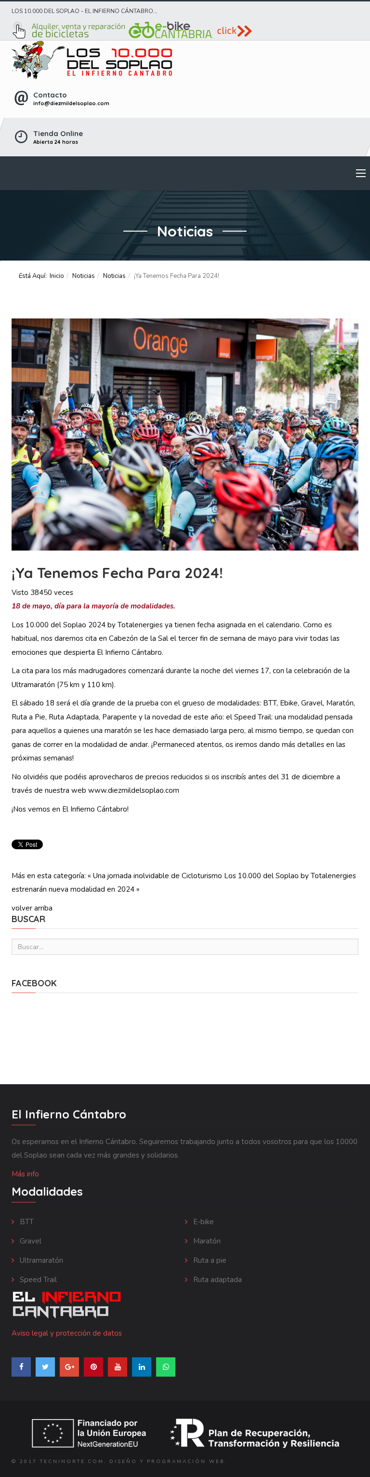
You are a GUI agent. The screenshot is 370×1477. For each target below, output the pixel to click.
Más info (25, 1174)
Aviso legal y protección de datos (67, 1333)
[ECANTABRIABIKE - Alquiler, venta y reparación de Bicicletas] (185, 30)
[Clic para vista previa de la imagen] (185, 434)
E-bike (202, 1222)
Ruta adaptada (216, 1279)
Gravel (29, 1241)
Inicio (57, 276)
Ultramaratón (40, 1260)
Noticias (83, 276)
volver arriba (32, 908)
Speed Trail (37, 1279)
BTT (26, 1222)
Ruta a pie (208, 1260)
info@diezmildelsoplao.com (71, 103)
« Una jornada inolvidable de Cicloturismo (155, 876)
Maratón (206, 1241)
